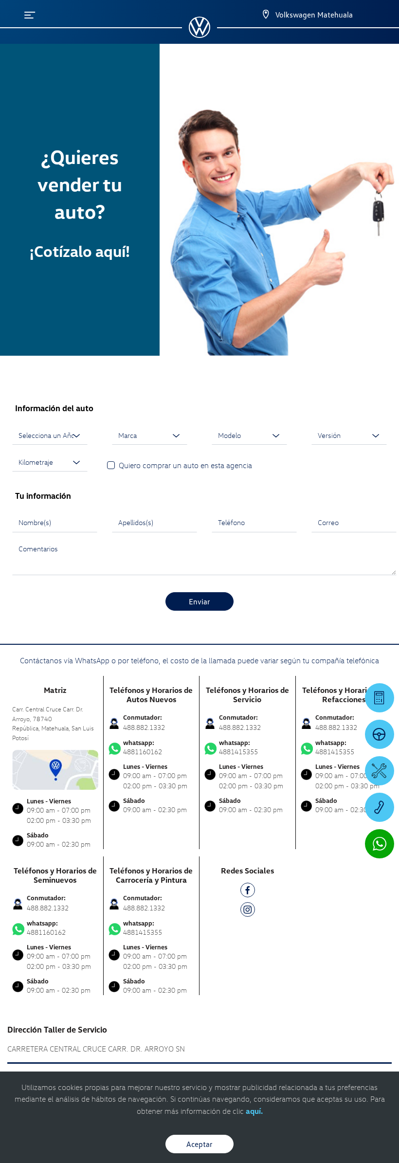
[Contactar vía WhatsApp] (379, 843)
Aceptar (199, 1144)
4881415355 (238, 747)
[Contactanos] (257, 14)
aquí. (254, 1111)
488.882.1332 (144, 727)
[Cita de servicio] (379, 770)
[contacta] (55, 768)
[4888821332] (379, 807)
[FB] (247, 892)
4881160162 (142, 747)
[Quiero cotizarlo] (379, 697)
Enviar (199, 601)
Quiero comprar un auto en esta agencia (185, 465)
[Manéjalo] (379, 734)
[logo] (199, 34)
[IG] (247, 911)
